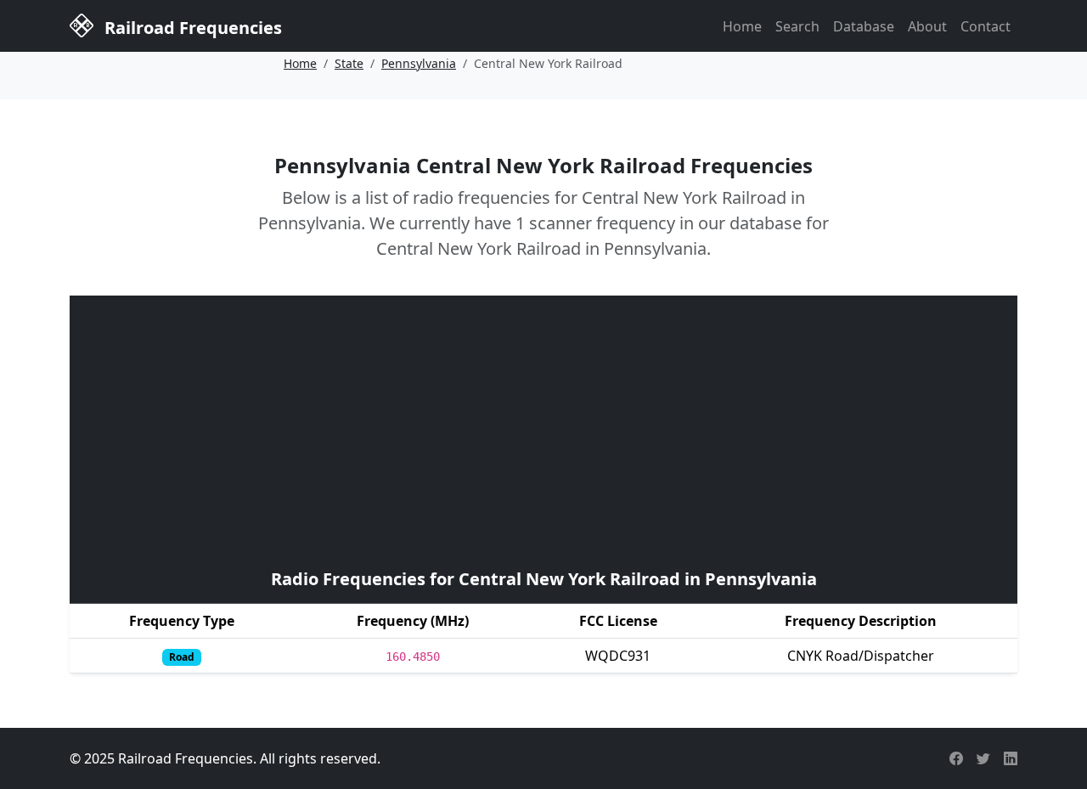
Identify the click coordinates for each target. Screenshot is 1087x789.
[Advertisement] (543, 430)
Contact (985, 26)
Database (863, 26)
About (927, 26)
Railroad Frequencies (191, 27)
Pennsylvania (418, 63)
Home (742, 26)
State (349, 63)
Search (797, 26)
